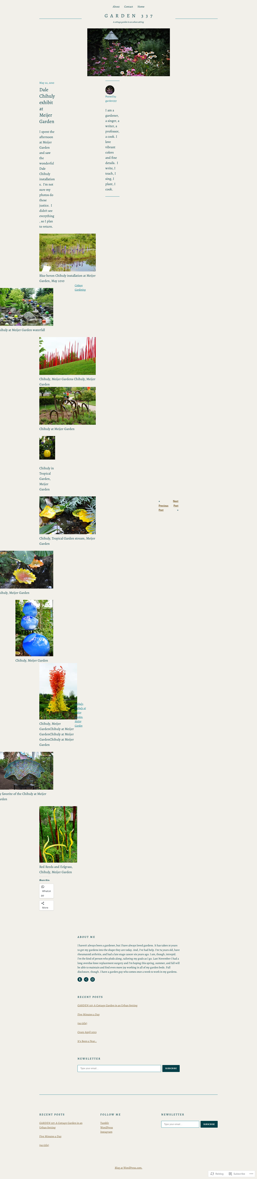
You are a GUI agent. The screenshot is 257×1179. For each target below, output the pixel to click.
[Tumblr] (80, 979)
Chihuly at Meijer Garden (80, 712)
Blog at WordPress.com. (128, 1168)
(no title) (82, 1023)
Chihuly (79, 704)
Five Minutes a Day (89, 1014)
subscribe (171, 1068)
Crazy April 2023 (87, 1032)
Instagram (106, 1132)
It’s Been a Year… (87, 1041)
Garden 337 (130, 15)
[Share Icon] (86, 979)
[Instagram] (92, 979)
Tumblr (104, 1123)
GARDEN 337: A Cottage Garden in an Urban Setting (108, 1005)
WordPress (106, 1127)
